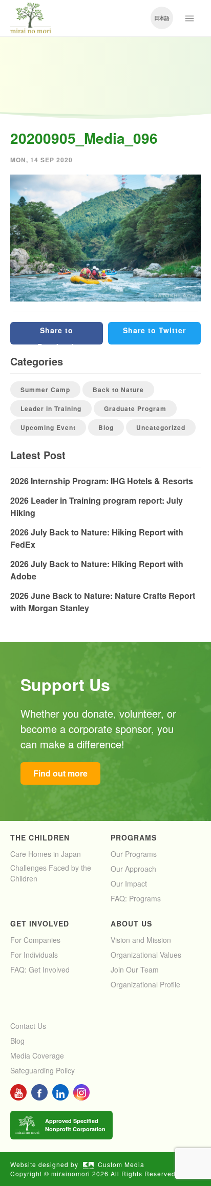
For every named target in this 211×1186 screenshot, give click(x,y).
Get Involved (39, 923)
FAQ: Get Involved (40, 969)
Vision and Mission (141, 940)
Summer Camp (45, 389)
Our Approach (133, 869)
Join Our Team (135, 969)
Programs (134, 837)
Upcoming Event (48, 427)
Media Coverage (37, 1055)
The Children (40, 837)
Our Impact (129, 883)
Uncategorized (160, 427)
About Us (131, 923)
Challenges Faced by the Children (50, 872)
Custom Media (121, 1164)
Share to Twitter (154, 330)
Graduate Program (135, 408)
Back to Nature (118, 389)
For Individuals (34, 955)
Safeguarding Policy (42, 1070)
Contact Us (28, 1026)
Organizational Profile (145, 984)
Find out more (60, 773)
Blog (106, 427)
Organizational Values (146, 955)
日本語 (162, 17)
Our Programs (134, 854)
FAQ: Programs (136, 898)
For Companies (35, 940)
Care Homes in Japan (45, 854)
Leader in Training (50, 408)
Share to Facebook (56, 334)
